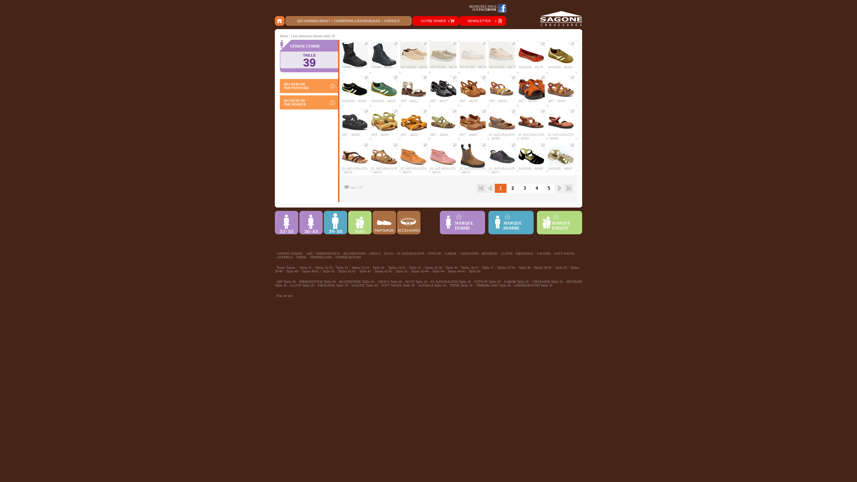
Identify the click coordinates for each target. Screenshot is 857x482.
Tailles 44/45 (456, 271)
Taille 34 (378, 267)
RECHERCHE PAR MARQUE (295, 102)
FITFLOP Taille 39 (487, 282)
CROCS (375, 253)
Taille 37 (488, 267)
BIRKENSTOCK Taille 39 (317, 282)
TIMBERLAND (321, 257)
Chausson (384, 222)
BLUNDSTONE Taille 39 (356, 282)
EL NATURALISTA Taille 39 (451, 282)
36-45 (311, 222)
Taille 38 (524, 267)
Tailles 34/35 (396, 267)
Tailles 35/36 (433, 267)
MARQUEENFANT (561, 226)
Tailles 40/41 (310, 271)
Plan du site (285, 296)
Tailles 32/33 (323, 267)
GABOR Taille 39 (516, 282)
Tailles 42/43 (383, 271)
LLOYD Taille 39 (302, 285)
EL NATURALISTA (410, 253)
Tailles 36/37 (469, 267)
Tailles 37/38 (506, 267)
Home (284, 36)
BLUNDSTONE (354, 253)
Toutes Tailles (286, 267)
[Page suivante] (559, 188)
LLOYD (506, 253)
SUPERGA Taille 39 (432, 285)
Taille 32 (305, 267)
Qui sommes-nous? (313, 21)
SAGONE (543, 253)
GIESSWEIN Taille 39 (547, 282)
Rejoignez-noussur (482, 8)
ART (309, 253)
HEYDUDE (489, 253)
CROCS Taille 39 (390, 282)
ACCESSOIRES (408, 222)
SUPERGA (285, 257)
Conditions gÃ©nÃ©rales (357, 21)
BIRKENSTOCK (328, 253)
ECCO (388, 253)
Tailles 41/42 (347, 271)
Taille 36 (451, 267)
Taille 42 (365, 271)
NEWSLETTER (479, 21)
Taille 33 (342, 267)
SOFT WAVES (564, 253)
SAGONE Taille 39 (365, 285)
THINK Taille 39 (461, 285)
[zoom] (364, 45)
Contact (392, 21)
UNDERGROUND (348, 257)
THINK (301, 257)
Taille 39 (561, 267)
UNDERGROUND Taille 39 (533, 285)
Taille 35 (415, 267)
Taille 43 (401, 271)
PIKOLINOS (524, 253)
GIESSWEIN (469, 253)
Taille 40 (292, 271)
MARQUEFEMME (464, 226)
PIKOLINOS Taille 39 (333, 285)
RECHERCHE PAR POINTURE (296, 86)
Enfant (360, 222)
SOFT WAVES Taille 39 (397, 285)
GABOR (451, 253)
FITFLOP (434, 253)
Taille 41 (328, 271)
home (280, 21)
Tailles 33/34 (360, 267)
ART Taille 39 (286, 282)
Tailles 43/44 (419, 271)
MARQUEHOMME (512, 226)
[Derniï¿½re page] (568, 188)
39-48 (335, 222)
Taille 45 (474, 271)
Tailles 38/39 (542, 267)
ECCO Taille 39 (416, 282)
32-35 (286, 222)
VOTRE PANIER (433, 21)
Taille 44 (438, 271)
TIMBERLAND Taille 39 (493, 285)
